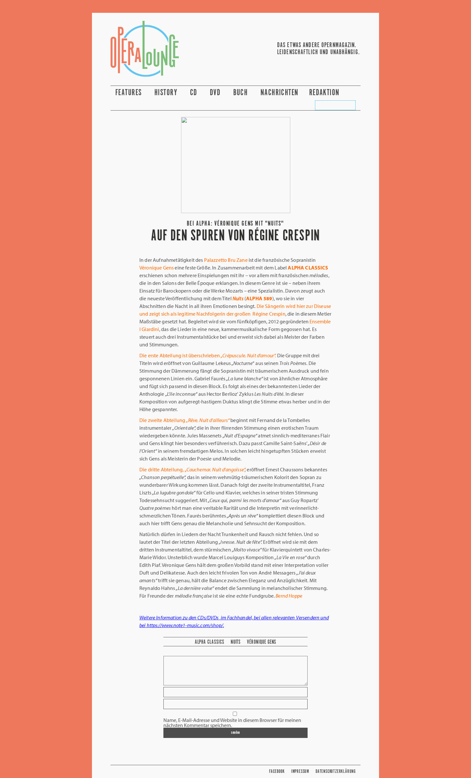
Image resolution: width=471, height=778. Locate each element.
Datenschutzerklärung (336, 771)
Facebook (277, 771)
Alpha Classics (209, 642)
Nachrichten (279, 92)
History (166, 92)
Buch (241, 92)
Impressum (300, 771)
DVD (216, 92)
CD (194, 92)
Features (129, 92)
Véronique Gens (261, 642)
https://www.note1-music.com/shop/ (185, 625)
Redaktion (325, 92)
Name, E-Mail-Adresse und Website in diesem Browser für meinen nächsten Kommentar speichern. (232, 722)
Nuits (236, 642)
